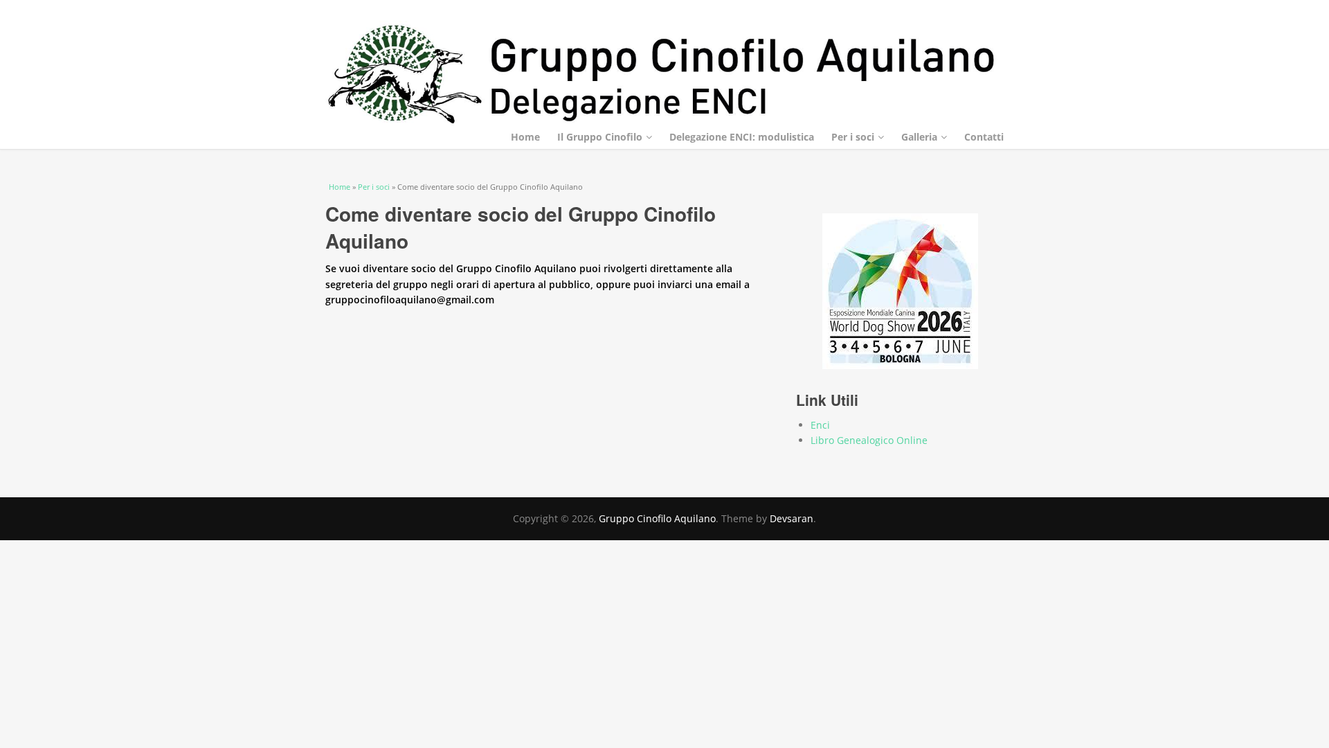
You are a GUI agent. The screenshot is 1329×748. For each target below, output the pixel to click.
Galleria (919, 136)
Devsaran (791, 518)
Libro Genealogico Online (869, 440)
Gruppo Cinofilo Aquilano (657, 518)
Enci (820, 424)
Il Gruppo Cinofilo (599, 136)
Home (525, 136)
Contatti (984, 136)
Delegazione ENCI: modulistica (741, 136)
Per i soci (852, 136)
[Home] (664, 74)
